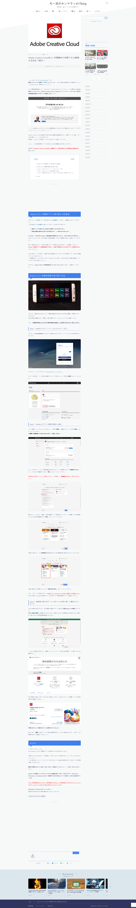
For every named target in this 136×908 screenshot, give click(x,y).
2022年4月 (87, 129)
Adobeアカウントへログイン (54, 371)
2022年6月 (87, 122)
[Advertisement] (54, 196)
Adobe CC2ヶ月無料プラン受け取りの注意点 (48, 164)
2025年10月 (88, 90)
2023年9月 (87, 107)
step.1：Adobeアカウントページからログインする (50, 169)
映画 (81, 11)
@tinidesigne (44, 80)
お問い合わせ (50, 906)
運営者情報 (30, 906)
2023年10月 (88, 104)
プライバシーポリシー (40, 906)
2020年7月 (87, 154)
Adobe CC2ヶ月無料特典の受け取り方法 (47, 166)
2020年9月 (87, 146)
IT (53, 11)
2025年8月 (87, 93)
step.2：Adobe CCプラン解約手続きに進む (48, 171)
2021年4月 (87, 132)
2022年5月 (87, 125)
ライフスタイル (63, 11)
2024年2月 (87, 97)
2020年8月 (87, 150)
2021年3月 (87, 136)
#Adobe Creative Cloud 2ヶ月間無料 (37, 796)
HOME (39, 11)
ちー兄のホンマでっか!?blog (68, 3)
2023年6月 (87, 114)
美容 (47, 11)
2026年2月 (87, 86)
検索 (106, 17)
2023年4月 (87, 118)
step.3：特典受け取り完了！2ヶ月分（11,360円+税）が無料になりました (56, 173)
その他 (98, 11)
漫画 (74, 11)
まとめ (38, 176)
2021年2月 (87, 139)
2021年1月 (87, 143)
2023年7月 (87, 111)
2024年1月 (87, 100)
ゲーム (89, 11)
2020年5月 (87, 157)
